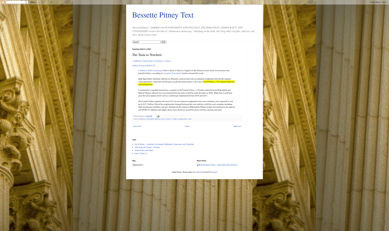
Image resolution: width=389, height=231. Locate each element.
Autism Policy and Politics (144, 150)
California (142, 119)
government (150, 119)
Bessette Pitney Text (163, 14)
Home (187, 126)
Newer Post (137, 126)
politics (168, 119)
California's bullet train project (150, 70)
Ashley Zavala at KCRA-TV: (144, 65)
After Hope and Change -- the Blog (147, 147)
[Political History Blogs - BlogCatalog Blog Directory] (217, 165)
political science (160, 119)
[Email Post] (158, 116)
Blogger (214, 172)
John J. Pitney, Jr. (140, 153)
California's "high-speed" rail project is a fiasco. (151, 60)
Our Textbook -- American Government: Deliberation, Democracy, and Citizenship (164, 144)
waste (189, 119)
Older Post (237, 126)
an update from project (172, 73)
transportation (182, 119)
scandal (174, 119)
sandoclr (198, 172)
